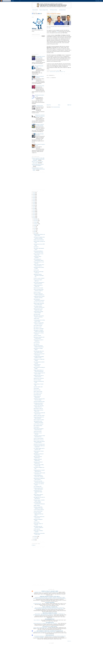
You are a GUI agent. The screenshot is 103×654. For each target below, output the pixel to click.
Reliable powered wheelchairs (39, 239)
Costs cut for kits (37, 342)
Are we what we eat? (37, 394)
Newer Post (49, 104)
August (35, 225)
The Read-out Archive (53, 9)
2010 (34, 217)
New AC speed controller (38, 391)
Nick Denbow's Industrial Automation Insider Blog (50, 630)
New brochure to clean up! (38, 408)
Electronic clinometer (37, 335)
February (35, 536)
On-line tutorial (36, 270)
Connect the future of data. (39, 85)
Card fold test (36, 246)
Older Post (69, 104)
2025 (34, 194)
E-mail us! (33, 545)
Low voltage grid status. (39, 105)
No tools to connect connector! (39, 278)
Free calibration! (36, 344)
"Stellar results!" (36, 318)
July (35, 226)
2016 (34, 208)
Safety (62, 71)
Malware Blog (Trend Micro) (50, 626)
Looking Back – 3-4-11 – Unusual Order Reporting (46, 592)
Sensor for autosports (37, 379)
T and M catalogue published (39, 509)
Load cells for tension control (39, 301)
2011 (34, 216)
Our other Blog (50, 635)
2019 (34, 203)
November (36, 220)
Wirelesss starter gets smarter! (39, 415)
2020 (34, 202)
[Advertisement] (38, 45)
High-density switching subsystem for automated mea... (38, 275)
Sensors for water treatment (38, 438)
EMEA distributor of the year (39, 439)
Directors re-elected (37, 292)
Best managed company (38, 425)
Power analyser (36, 388)
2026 (34, 192)
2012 (34, 214)
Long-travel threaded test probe (39, 401)
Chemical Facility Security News (49, 591)
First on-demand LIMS (37, 486)
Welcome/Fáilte (35, 9)
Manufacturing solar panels (38, 287)
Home (59, 104)
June (35, 228)
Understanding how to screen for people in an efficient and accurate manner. (38, 169)
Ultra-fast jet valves (37, 389)
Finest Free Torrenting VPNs (40, 627)
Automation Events (62, 9)
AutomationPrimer (50, 602)
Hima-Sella (58, 71)
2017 (34, 206)
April (35, 231)
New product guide (37, 314)
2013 (34, 213)
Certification (52, 71)
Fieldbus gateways (37, 529)
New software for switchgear (38, 328)
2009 (34, 539)
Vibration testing (36, 522)
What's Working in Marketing (49, 606)
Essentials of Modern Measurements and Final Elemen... (38, 514)
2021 (34, 200)
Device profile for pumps (38, 325)
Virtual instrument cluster (38, 511)
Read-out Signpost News (44, 9)
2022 (34, 199)
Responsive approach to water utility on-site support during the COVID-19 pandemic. (38, 159)
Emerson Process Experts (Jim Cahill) (50, 596)
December (36, 219)
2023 (34, 197)
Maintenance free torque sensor (39, 444)
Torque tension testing (37, 431)
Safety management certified (39, 419)
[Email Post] (60, 70)
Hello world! (37, 620)
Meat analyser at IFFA (37, 327)
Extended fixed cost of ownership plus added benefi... (38, 491)
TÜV (57, 31)
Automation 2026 (37, 603)
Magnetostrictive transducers (39, 378)
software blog (50, 622)
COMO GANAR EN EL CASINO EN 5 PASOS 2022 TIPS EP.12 (45, 623)
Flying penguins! (36, 427)
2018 (34, 205)
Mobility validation (37, 505)
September (36, 223)
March (35, 233)
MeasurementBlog (50, 619)
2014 (34, 211)
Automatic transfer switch (38, 386)
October (35, 222)
